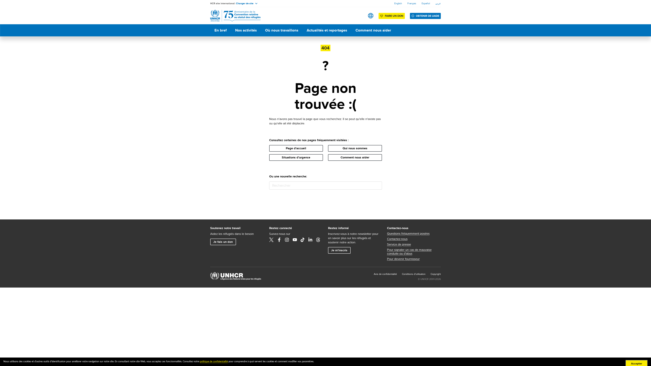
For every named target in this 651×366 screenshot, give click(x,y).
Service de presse (399, 244)
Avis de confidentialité (385, 274)
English (398, 3)
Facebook (279, 240)
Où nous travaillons (281, 30)
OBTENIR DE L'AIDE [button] (427, 16)
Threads (318, 240)
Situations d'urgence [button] (296, 157)
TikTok (302, 240)
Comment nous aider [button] (355, 157)
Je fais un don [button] (223, 242)
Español (426, 3)
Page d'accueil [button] (296, 148)
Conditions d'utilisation (414, 274)
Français (411, 3)
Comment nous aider (373, 30)
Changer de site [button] (244, 3)
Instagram (287, 240)
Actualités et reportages (327, 30)
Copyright (436, 274)
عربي (438, 3)
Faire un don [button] (394, 16)
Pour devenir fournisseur (403, 259)
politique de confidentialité (214, 361)
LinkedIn (310, 240)
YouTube (295, 240)
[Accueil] (234, 15)
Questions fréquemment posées (408, 233)
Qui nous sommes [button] (355, 148)
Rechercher (378, 185)
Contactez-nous (397, 239)
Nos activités (246, 30)
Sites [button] (370, 15)
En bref (220, 30)
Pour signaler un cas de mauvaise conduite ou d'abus (409, 251)
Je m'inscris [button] (339, 250)
